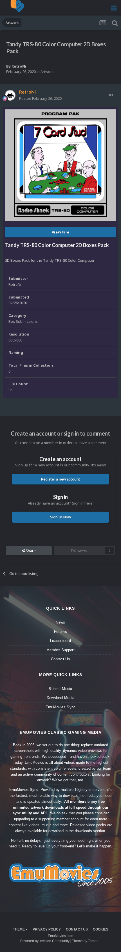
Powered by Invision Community (45, 941)
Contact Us (60, 659)
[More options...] (110, 95)
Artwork (47, 71)
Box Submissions (23, 321)
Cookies (100, 929)
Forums (60, 631)
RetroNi (19, 66)
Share (30, 550)
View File (61, 232)
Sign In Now (60, 517)
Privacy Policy (47, 929)
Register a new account (60, 479)
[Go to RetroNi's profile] (10, 95)
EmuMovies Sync (61, 707)
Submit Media (60, 689)
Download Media (61, 698)
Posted (40, 98)
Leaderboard (60, 641)
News (60, 622)
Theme (19, 929)
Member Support (60, 650)
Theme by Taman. (85, 941)
